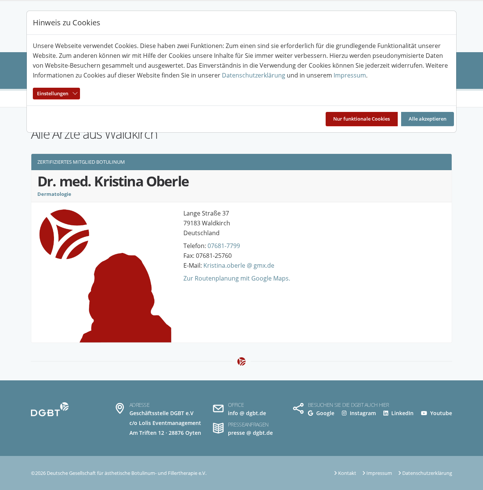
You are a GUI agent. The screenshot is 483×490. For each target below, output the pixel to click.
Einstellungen (52, 93)
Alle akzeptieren (427, 118)
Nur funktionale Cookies (361, 118)
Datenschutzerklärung (253, 75)
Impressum (350, 75)
